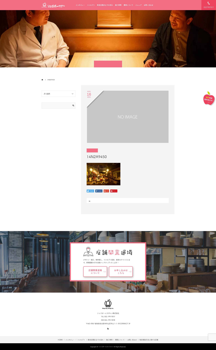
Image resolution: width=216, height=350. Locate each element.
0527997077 (209, 7)
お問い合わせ (148, 5)
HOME (60, 340)
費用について (128, 5)
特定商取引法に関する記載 (149, 340)
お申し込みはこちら (121, 271)
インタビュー (80, 5)
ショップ (138, 5)
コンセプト (91, 5)
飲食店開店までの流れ (105, 5)
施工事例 (118, 5)
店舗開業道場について (95, 271)
